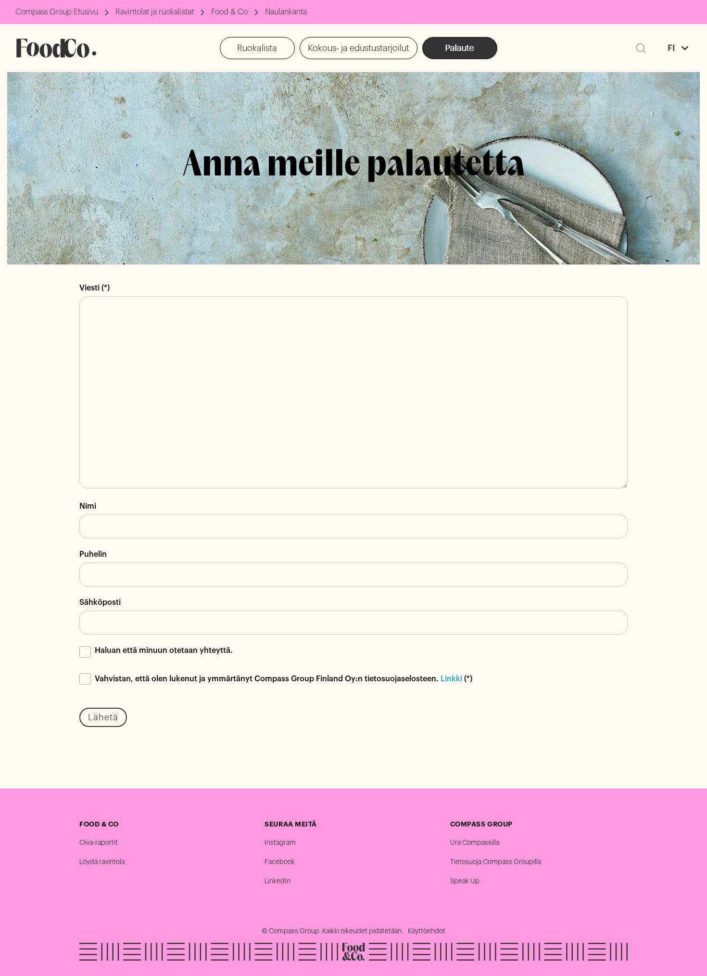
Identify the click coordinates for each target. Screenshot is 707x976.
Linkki (451, 679)
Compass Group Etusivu (56, 12)
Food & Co (229, 12)
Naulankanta (286, 12)
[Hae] (640, 48)
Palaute (459, 48)
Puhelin (93, 554)
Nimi (87, 506)
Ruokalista (257, 48)
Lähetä (103, 717)
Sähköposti (100, 602)
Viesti (89, 288)
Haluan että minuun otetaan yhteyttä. (164, 650)
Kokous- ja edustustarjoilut (358, 48)
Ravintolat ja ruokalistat (154, 12)
